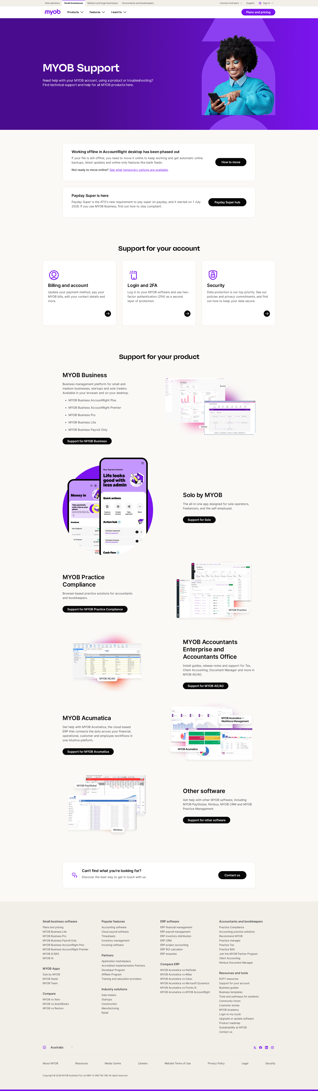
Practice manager (230, 940)
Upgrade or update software (236, 1018)
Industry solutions (114, 989)
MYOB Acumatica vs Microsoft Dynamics (184, 983)
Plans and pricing (53, 927)
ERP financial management (176, 927)
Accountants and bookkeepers (241, 921)
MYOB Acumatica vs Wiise (176, 974)
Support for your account (234, 983)
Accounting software (114, 927)
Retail (105, 1012)
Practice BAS (227, 949)
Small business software (60, 921)
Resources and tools (233, 973)
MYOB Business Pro (54, 936)
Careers (142, 1063)
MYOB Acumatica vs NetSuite (178, 969)
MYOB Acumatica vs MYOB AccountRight (185, 992)
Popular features (113, 921)
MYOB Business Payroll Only (60, 940)
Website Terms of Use (178, 1063)
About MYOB (50, 1063)
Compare (49, 993)
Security (216, 285)
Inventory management (116, 940)
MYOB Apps (51, 968)
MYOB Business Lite (55, 931)
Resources (81, 1063)
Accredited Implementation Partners (123, 965)
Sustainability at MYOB (233, 1027)
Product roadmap (229, 1023)
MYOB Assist (50, 978)
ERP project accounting (174, 944)
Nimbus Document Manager (236, 962)
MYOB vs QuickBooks (56, 1003)
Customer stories (229, 1005)
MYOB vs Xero (51, 999)
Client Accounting (229, 958)
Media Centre (113, 1063)
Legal (245, 1063)
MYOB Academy (229, 1009)
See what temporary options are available (138, 170)
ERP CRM (166, 940)
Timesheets (108, 936)
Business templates (230, 992)
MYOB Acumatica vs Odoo (176, 978)
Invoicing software (113, 944)
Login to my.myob (230, 1014)
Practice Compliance (231, 927)
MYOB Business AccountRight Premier (65, 949)
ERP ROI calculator (171, 949)
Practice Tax (226, 944)
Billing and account (68, 285)
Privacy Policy (216, 1063)
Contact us (225, 1031)
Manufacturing (110, 1008)
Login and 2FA (142, 285)
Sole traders (109, 995)
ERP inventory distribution (175, 936)
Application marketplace (116, 961)
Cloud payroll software (115, 931)
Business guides (229, 987)
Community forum (230, 1000)
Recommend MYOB (231, 936)
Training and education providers (121, 978)
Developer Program (113, 969)
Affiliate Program (112, 974)
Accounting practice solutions (237, 931)
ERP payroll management (175, 931)
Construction (109, 1003)
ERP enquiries (168, 953)
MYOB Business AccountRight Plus (63, 944)
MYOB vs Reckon (53, 1008)
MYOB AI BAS (51, 953)
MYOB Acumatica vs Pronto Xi (178, 987)
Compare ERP (169, 964)
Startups (107, 999)
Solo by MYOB (51, 974)
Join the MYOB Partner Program (238, 953)
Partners (108, 955)
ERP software (169, 921)
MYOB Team (50, 983)
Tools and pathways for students (239, 996)
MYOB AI (48, 958)
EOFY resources (228, 978)
